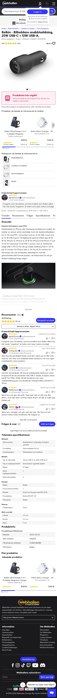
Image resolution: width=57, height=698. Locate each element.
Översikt (6, 215)
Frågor (30, 215)
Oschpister (13, 351)
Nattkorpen (14, 390)
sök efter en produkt (42, 107)
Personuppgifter (8, 642)
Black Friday (7, 650)
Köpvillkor (6, 630)
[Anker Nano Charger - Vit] (42, 122)
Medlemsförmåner (47, 647)
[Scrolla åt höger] (53, 125)
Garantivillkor (7, 635)
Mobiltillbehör (13, 29)
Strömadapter (43, 29)
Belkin (32, 547)
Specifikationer (43, 215)
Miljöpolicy (44, 635)
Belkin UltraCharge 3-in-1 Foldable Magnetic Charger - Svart (15, 134)
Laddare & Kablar (28, 29)
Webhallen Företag (47, 642)
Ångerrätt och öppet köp (11, 637)
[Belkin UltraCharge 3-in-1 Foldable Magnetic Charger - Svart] (15, 122)
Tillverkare (44, 640)
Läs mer (28, 309)
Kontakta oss (28, 659)
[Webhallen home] (9, 3)
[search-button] (52, 11)
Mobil (4, 29)
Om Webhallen (45, 632)
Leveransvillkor (8, 632)
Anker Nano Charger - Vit (42, 131)
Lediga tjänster (46, 637)
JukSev (12, 407)
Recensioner (18, 215)
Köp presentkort (46, 645)
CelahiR (12, 368)
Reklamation (7, 640)
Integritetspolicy (8, 645)
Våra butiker (44, 630)
